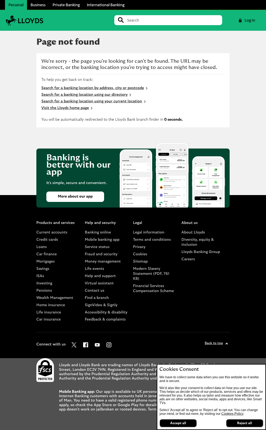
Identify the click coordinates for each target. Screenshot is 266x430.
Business (38, 4)
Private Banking (66, 4)
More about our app (75, 196)
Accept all (178, 423)
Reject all (244, 423)
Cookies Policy (232, 413)
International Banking (105, 4)
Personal (16, 4)
